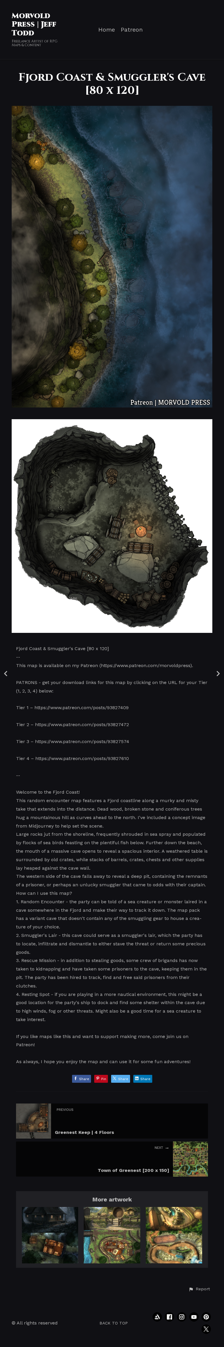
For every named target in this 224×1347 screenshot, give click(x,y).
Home (106, 29)
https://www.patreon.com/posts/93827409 (81, 707)
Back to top (113, 1323)
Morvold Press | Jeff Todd (34, 24)
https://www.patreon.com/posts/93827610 (82, 758)
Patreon (132, 29)
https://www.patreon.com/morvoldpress (145, 665)
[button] (199, 1289)
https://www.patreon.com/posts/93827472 (82, 724)
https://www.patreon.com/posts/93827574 (82, 741)
